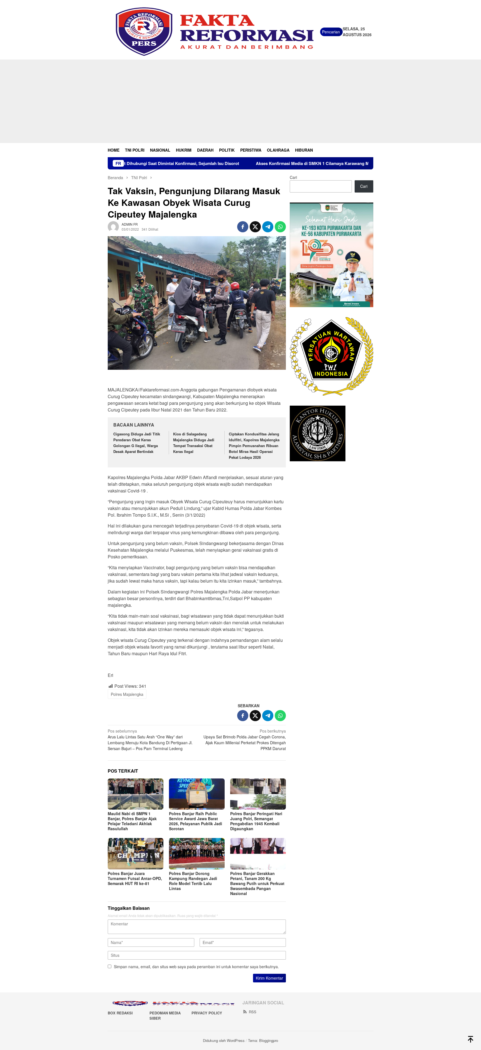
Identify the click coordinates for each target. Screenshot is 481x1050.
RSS (252, 1011)
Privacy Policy (207, 1013)
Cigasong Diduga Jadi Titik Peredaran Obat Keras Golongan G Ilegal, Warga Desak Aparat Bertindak (136, 442)
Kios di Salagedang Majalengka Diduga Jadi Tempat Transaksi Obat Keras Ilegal (193, 442)
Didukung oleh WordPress (224, 1040)
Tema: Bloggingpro (263, 1040)
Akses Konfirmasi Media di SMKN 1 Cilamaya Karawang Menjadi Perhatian (278, 163)
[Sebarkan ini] (242, 226)
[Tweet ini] (255, 226)
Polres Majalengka (127, 694)
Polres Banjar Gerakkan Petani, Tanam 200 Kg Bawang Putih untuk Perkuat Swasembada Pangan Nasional (257, 883)
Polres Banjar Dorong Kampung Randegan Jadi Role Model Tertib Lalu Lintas (193, 881)
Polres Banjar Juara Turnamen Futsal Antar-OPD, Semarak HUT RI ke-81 (135, 878)
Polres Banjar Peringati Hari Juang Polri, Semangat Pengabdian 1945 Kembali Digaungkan (256, 821)
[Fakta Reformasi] (214, 31)
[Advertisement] (240, 101)
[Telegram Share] (267, 226)
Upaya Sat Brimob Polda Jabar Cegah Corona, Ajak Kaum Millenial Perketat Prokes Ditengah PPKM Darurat (244, 739)
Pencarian (331, 31)
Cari (293, 177)
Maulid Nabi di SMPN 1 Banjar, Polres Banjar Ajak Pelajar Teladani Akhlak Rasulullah (132, 821)
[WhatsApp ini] (280, 226)
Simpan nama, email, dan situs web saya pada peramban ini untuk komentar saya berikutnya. (196, 966)
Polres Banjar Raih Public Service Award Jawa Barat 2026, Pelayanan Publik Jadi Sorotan (195, 821)
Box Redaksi (120, 1013)
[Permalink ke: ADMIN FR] (113, 226)
